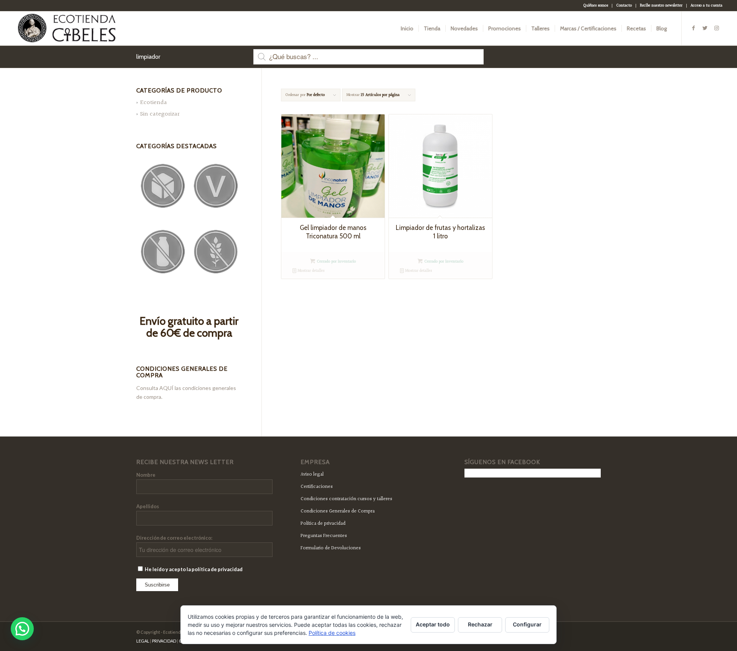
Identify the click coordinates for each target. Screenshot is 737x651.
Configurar (527, 624)
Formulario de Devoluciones (331, 548)
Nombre (145, 475)
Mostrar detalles (310, 271)
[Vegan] (216, 185)
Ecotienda (153, 102)
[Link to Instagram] (716, 28)
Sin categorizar (160, 114)
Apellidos (147, 506)
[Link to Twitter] (705, 28)
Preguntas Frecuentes (324, 536)
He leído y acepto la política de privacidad (193, 569)
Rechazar (480, 624)
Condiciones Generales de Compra (338, 511)
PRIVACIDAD (164, 640)
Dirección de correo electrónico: (174, 538)
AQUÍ (166, 388)
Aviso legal (312, 474)
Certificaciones (317, 487)
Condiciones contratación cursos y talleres (346, 499)
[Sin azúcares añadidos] (163, 185)
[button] (22, 628)
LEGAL (142, 640)
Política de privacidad (323, 523)
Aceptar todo (433, 624)
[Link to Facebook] (693, 28)
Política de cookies (332, 633)
